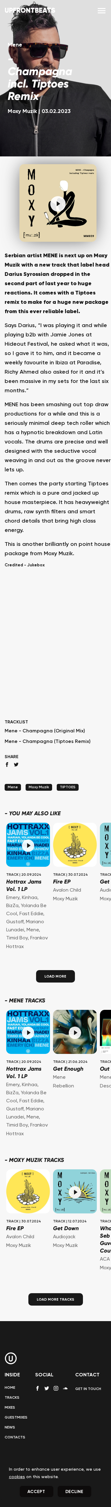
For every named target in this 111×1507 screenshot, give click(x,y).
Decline (74, 1492)
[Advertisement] (55, 655)
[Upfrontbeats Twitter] (46, 1388)
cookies (17, 1477)
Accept (36, 1492)
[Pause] (58, 204)
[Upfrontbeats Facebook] (37, 1388)
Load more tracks (55, 1300)
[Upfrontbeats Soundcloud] (65, 1390)
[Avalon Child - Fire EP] (75, 845)
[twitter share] (16, 764)
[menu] (101, 11)
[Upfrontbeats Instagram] (56, 1388)
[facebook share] (7, 764)
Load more (55, 976)
